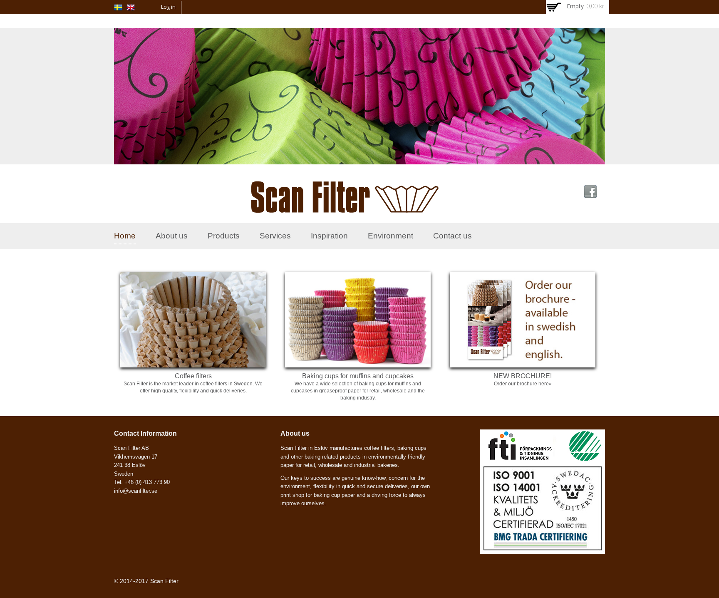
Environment (390, 235)
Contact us (452, 235)
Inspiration (329, 235)
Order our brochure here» (523, 384)
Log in (168, 6)
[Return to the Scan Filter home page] (345, 208)
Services (275, 235)
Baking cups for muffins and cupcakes (358, 376)
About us (172, 235)
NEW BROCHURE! (522, 376)
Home (125, 235)
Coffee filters (193, 376)
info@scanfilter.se (135, 491)
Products (224, 235)
